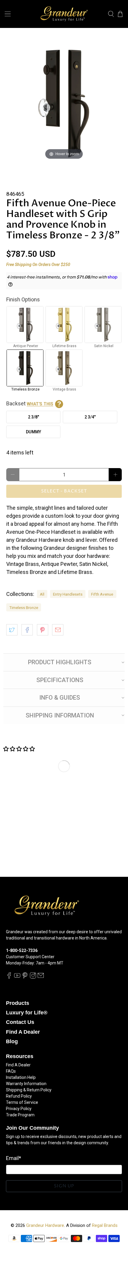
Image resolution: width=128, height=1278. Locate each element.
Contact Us (20, 1022)
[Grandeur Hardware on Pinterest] (25, 977)
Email (13, 1158)
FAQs (11, 1071)
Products (17, 1003)
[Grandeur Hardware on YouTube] (17, 977)
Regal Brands (105, 1225)
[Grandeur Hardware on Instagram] (33, 977)
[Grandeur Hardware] (64, 13)
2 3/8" (33, 417)
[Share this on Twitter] (12, 629)
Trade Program (20, 1114)
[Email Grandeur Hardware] (41, 977)
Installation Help (21, 1077)
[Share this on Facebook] (27, 629)
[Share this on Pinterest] (42, 629)
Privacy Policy (19, 1108)
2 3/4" (90, 417)
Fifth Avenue (102, 594)
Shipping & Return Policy (28, 1089)
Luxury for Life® (26, 1013)
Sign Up (64, 1186)
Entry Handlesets (67, 594)
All (42, 594)
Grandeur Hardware (45, 1225)
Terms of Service (22, 1102)
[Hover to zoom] (64, 103)
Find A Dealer (23, 1032)
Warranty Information (26, 1083)
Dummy (33, 431)
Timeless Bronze (23, 607)
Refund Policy (19, 1096)
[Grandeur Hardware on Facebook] (9, 977)
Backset (29, 403)
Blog (12, 1041)
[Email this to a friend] (57, 629)
